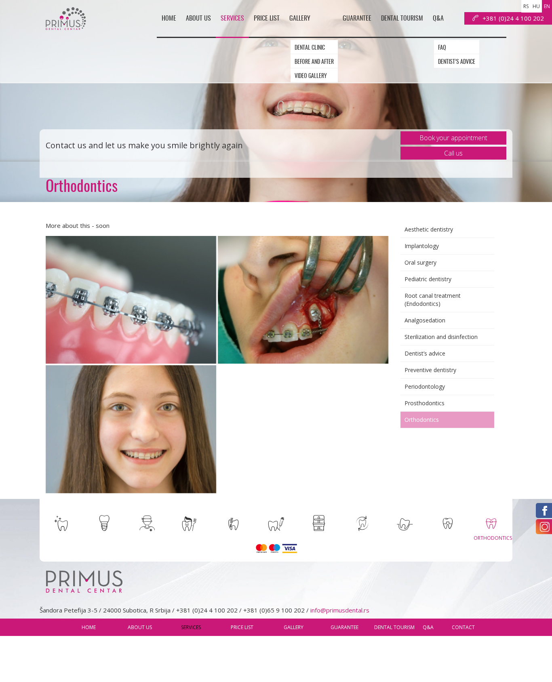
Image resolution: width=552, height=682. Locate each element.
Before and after (330, 45)
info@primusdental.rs (339, 610)
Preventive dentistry (430, 370)
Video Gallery (327, 59)
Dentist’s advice (460, 45)
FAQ (446, 31)
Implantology (422, 246)
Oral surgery (420, 262)
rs (526, 6)
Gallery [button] (314, 10)
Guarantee (370, 10)
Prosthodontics (425, 403)
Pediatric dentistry (428, 279)
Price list (286, 10)
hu (536, 6)
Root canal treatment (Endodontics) (433, 299)
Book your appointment (453, 137)
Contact (496, 10)
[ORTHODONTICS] (491, 523)
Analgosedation (425, 320)
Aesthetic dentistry (429, 229)
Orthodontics (422, 419)
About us (227, 10)
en (547, 6)
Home (202, 10)
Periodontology (425, 386)
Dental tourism (409, 10)
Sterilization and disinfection (441, 337)
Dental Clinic (326, 31)
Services (257, 10)
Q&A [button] (440, 10)
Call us (453, 153)
